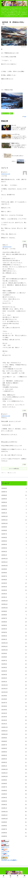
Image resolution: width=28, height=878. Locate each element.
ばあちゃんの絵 (6, 113)
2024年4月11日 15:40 (5, 174)
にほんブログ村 (5, 851)
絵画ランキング (4, 843)
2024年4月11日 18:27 (7, 246)
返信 (25, 241)
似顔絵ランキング (5, 847)
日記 (12, 113)
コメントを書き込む (14, 468)
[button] (25, 451)
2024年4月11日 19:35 (5, 415)
